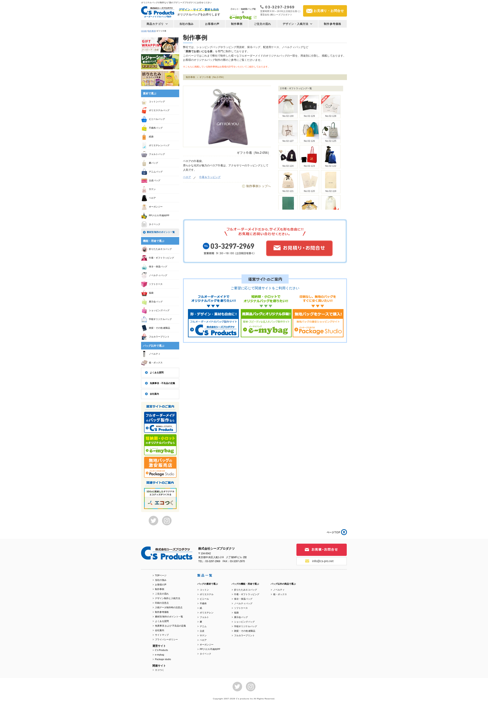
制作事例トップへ (258, 186)
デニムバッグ (156, 171)
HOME (144, 31)
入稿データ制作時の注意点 (168, 607)
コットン (204, 589)
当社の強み (186, 23)
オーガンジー (156, 206)
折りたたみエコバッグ (160, 249)
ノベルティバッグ (158, 275)
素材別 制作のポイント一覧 (161, 232)
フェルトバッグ (157, 154)
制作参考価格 (332, 23)
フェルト (204, 617)
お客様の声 (212, 23)
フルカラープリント (159, 336)
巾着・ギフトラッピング (161, 257)
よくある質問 (157, 372)
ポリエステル (207, 594)
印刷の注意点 (162, 603)
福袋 (151, 293)
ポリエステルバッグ (159, 110)
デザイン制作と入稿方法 (167, 598)
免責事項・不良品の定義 (162, 383)
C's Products (161, 650)
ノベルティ (154, 354)
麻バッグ (153, 163)
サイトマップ (162, 635)
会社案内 (154, 394)
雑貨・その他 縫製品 (159, 328)
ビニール (204, 599)
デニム (203, 626)
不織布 (203, 603)
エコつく (159, 670)
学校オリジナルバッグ (160, 319)
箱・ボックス (156, 362)
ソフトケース (156, 284)
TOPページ (160, 575)
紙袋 (151, 136)
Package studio (163, 659)
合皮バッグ (154, 180)
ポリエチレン (207, 612)
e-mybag (159, 654)
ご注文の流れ (262, 23)
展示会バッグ (156, 301)
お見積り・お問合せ (329, 11)
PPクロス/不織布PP (159, 215)
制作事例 (236, 23)
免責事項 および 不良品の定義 (170, 625)
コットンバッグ (157, 101)
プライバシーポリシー (166, 639)
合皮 (202, 631)
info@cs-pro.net (322, 561)
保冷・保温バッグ (158, 266)
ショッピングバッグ (159, 310)
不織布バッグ (156, 128)
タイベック (154, 224)
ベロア (187, 177)
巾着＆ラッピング (210, 177)
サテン (152, 189)
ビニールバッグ (157, 119)
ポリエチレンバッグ (159, 145)
